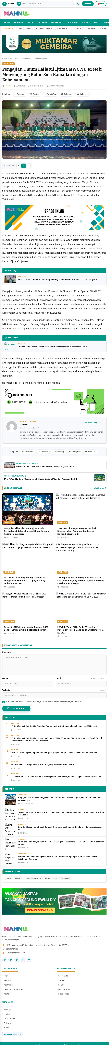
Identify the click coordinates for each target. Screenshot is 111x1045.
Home (7, 22)
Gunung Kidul (64, 989)
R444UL (8, 86)
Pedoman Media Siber (13, 989)
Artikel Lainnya (92, 423)
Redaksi (7, 980)
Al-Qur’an (8, 1023)
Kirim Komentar (18, 708)
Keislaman (19, 22)
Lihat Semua (99, 488)
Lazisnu (102, 28)
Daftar (87, 3)
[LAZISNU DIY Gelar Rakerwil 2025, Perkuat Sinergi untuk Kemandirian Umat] (10, 346)
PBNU (29, 28)
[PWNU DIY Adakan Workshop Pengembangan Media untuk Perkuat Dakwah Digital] (10, 279)
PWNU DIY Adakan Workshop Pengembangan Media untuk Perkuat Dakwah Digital (57, 279)
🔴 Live (100, 3)
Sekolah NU (77, 28)
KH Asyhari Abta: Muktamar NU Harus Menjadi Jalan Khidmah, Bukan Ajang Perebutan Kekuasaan (56, 776)
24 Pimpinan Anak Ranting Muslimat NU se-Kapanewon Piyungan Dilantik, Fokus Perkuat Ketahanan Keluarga (80, 580)
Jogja (20, 28)
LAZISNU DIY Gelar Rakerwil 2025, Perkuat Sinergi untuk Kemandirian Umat (53, 346)
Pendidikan (72, 22)
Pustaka (86, 22)
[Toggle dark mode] (78, 3)
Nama (6, 678)
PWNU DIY (91, 28)
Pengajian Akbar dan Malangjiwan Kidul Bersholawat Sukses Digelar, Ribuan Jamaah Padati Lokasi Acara (26, 531)
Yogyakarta (63, 975)
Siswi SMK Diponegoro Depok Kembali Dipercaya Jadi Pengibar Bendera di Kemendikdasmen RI (76, 531)
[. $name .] (4, 959)
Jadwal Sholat (9, 1018)
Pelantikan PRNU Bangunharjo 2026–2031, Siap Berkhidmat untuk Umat (43, 764)
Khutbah (7, 1014)
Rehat (96, 22)
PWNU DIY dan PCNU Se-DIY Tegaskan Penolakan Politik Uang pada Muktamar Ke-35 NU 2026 (81, 630)
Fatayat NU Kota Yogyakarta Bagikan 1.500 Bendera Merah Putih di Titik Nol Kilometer (26, 628)
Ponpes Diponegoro (44, 28)
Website (54, 690)
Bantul (61, 984)
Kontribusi (8, 984)
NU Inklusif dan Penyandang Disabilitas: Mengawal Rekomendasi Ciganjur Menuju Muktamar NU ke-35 (25, 580)
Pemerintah (56, 22)
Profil (6, 975)
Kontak (7, 993)
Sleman (21, 809)
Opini (31, 22)
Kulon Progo (63, 993)
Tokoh (7, 1027)
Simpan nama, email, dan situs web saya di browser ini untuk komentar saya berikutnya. (44, 702)
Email (81, 678)
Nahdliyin (13, 58)
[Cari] (19, 4)
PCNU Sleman (62, 28)
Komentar (8, 652)
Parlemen (42, 22)
